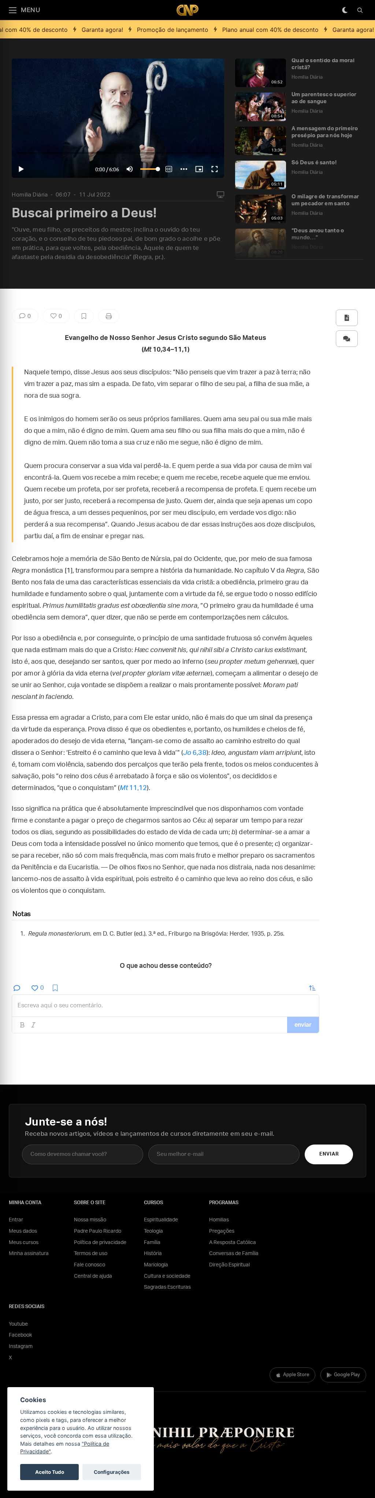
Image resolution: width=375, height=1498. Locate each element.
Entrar (16, 1219)
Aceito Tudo (49, 1472)
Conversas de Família (234, 1253)
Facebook (20, 1335)
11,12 (133, 788)
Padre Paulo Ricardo (97, 1231)
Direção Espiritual (229, 1264)
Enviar (329, 1154)
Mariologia (156, 1264)
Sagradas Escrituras (167, 1287)
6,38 (195, 753)
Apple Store (296, 1374)
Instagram (21, 1346)
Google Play (347, 1374)
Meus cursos (23, 1242)
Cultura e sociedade (167, 1276)
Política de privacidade (100, 1242)
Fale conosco (89, 1264)
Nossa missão (90, 1219)
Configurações (112, 1472)
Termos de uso (90, 1253)
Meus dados (23, 1231)
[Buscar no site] (360, 10)
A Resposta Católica (232, 1242)
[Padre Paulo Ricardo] (187, 10)
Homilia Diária (30, 195)
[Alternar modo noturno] (344, 10)
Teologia (153, 1231)
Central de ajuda (93, 1276)
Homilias (219, 1219)
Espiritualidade (161, 1219)
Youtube (18, 1324)
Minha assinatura (29, 1253)
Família (152, 1242)
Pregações (221, 1231)
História (153, 1253)
